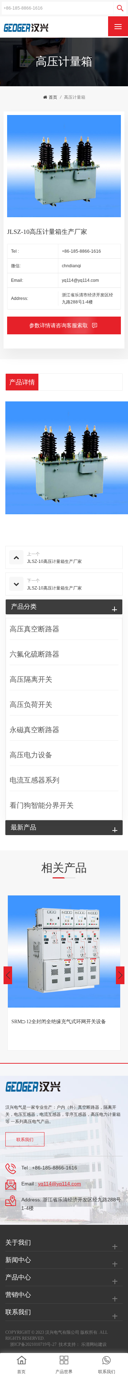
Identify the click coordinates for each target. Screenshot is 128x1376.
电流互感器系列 (34, 780)
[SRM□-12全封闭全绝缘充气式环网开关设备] (64, 951)
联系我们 (24, 1139)
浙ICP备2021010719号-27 (33, 1344)
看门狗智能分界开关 (42, 805)
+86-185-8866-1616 (81, 251)
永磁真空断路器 (34, 730)
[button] (120, 975)
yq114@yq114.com (80, 280)
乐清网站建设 (94, 1344)
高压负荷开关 (31, 704)
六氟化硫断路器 (34, 654)
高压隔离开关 (31, 679)
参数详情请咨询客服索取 (59, 325)
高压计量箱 (74, 97)
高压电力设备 (31, 755)
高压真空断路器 (34, 629)
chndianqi (71, 265)
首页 (53, 97)
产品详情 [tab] (22, 382)
